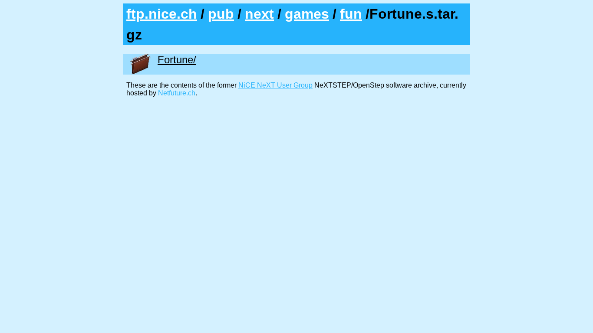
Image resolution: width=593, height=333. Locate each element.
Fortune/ (177, 59)
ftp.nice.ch (161, 14)
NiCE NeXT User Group (275, 85)
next (259, 14)
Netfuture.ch (176, 93)
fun (351, 14)
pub (221, 14)
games (307, 14)
